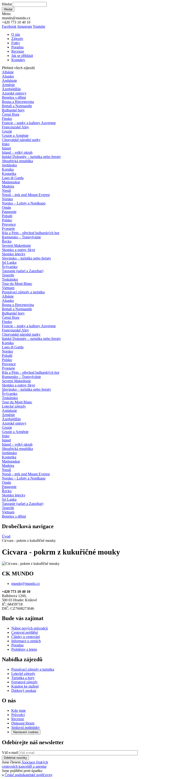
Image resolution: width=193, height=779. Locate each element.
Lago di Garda (13, 178)
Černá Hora (10, 114)
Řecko (7, 241)
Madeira (8, 186)
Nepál (6, 191)
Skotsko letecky (13, 254)
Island (6, 148)
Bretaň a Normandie (17, 106)
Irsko (5, 144)
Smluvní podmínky (25, 727)
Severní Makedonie (16, 246)
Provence (9, 224)
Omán (6, 207)
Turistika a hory (23, 678)
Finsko (7, 119)
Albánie (8, 72)
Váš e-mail (10, 753)
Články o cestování (25, 637)
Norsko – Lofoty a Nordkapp (23, 203)
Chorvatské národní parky (21, 140)
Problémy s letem (24, 649)
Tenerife (8, 275)
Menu (6, 14)
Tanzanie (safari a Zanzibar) (22, 271)
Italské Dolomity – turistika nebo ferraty (31, 157)
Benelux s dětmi (14, 97)
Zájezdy (17, 39)
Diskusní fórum (22, 723)
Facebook (9, 26)
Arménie (8, 85)
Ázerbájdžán (11, 89)
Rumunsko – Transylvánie (21, 237)
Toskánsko (10, 279)
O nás (15, 34)
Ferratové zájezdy (24, 682)
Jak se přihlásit (22, 56)
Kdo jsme (18, 710)
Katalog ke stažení (25, 686)
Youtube (39, 26)
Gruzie (7, 131)
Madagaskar (11, 182)
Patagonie (9, 212)
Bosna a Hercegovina (18, 102)
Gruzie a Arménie (15, 136)
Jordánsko (9, 165)
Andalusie (9, 81)
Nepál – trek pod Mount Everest (26, 195)
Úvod (6, 536)
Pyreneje (8, 229)
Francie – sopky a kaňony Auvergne (29, 123)
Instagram (24, 26)
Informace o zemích (26, 641)
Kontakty (18, 60)
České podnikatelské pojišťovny (28, 775)
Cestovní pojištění (24, 632)
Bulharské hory (13, 110)
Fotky (15, 43)
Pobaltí (7, 216)
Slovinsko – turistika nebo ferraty (26, 258)
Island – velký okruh (17, 152)
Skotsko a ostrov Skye (18, 250)
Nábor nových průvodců (29, 628)
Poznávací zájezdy (23, 292)
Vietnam (8, 288)
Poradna (17, 47)
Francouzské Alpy (15, 127)
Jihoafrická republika (17, 161)
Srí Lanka (9, 262)
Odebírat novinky (15, 757)
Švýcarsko (9, 267)
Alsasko (8, 76)
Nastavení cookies (26, 732)
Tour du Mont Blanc (17, 284)
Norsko (7, 199)
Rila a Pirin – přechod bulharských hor (30, 233)
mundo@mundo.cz (25, 584)
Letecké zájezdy (14, 406)
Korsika (8, 169)
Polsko (7, 220)
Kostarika (9, 174)
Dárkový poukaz (23, 690)
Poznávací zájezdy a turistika (32, 669)
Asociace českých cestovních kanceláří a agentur (25, 764)
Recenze (17, 51)
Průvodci (18, 715)
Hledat (7, 4)
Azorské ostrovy (14, 93)
